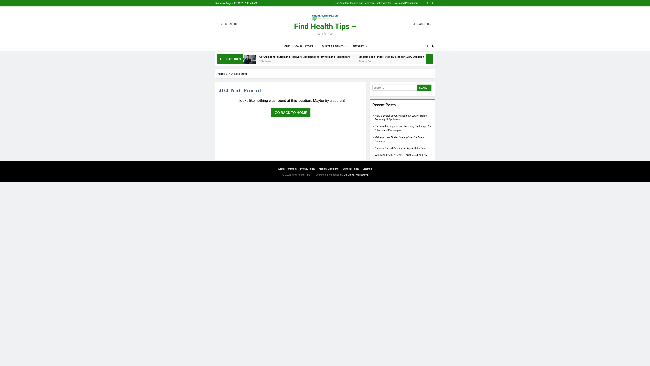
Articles (358, 46)
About (281, 168)
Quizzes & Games (332, 46)
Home (286, 46)
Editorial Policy (351, 168)
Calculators (304, 46)
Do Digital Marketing (356, 174)
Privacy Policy (307, 168)
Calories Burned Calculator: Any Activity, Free (400, 148)
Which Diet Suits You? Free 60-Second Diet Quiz (402, 155)
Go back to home (291, 113)
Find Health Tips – (325, 26)
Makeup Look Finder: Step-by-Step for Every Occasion (388, 4)
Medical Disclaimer (329, 168)
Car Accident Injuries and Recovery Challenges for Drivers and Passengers (287, 56)
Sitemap (367, 168)
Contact (292, 168)
